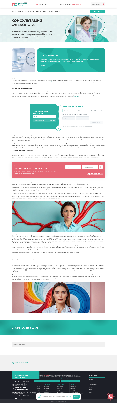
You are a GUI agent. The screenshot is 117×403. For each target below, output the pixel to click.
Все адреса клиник (24, 399)
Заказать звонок (76, 4)
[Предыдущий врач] (58, 104)
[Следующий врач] (58, 128)
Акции (45, 11)
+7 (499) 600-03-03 (95, 174)
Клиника (21, 11)
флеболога (52, 82)
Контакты (58, 11)
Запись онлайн (98, 11)
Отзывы (38, 11)
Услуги (14, 11)
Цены (51, 11)
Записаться (96, 122)
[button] (54, 117)
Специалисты (29, 11)
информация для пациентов (67, 378)
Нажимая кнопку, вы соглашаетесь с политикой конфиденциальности (77, 126)
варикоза (76, 96)
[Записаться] (101, 167)
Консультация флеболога (57, 279)
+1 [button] (53, 116)
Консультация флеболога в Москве (20, 363)
